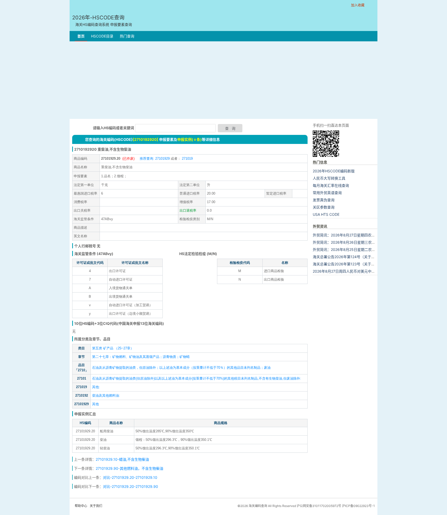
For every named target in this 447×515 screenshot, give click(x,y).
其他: (96, 387)
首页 (81, 36)
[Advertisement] (223, 80)
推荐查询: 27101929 (155, 158)
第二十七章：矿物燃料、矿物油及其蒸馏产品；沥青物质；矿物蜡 (141, 357)
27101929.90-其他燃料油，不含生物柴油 (129, 468)
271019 (187, 158)
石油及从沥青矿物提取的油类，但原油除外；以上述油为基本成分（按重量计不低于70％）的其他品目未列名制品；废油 (181, 368)
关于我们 (96, 506)
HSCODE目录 (102, 36)
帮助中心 (81, 506)
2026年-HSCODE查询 (102, 20)
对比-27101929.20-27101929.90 (130, 486)
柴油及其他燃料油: (106, 395)
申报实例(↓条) (189, 139)
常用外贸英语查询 (327, 192)
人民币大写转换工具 (329, 178)
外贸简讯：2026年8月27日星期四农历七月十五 (351, 235)
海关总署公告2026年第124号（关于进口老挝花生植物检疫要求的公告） (371, 257)
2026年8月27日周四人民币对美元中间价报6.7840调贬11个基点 (364, 271)
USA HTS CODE (326, 214)
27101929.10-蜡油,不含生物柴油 (122, 459)
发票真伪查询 (323, 200)
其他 (95, 404)
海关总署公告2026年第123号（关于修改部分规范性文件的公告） (365, 264)
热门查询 (127, 36)
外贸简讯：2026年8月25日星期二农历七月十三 (351, 249)
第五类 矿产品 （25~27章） (113, 348)
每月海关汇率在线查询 (331, 185)
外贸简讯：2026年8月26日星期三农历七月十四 (351, 242)
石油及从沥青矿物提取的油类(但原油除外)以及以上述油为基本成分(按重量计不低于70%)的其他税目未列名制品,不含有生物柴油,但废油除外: (196, 378)
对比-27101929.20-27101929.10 (130, 477)
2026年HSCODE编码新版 (334, 171)
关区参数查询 (323, 207)
